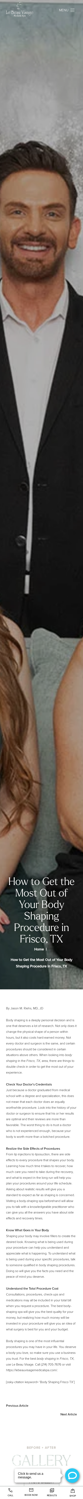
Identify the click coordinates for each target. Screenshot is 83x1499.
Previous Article (17, 1405)
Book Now (31, 1495)
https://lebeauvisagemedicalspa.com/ (31, 1370)
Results (52, 1495)
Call (10, 1495)
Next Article (68, 1414)
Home (39, 949)
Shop (73, 1496)
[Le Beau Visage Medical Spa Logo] (23, 10)
